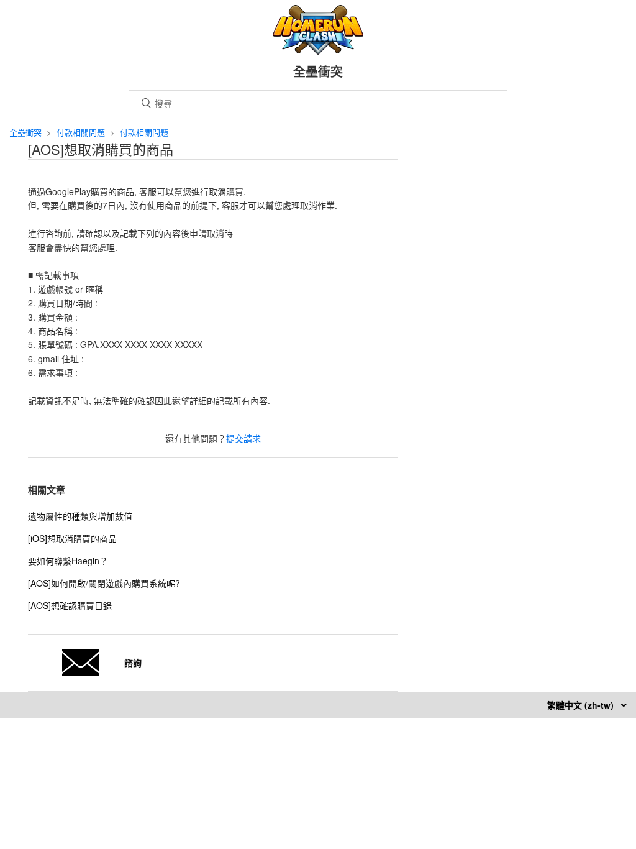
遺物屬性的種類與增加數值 (80, 516)
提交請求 (243, 438)
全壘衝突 (25, 132)
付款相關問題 (81, 132)
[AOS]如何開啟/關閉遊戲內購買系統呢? (104, 583)
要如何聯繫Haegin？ (68, 560)
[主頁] (318, 51)
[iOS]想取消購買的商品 (72, 538)
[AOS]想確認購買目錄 (70, 605)
